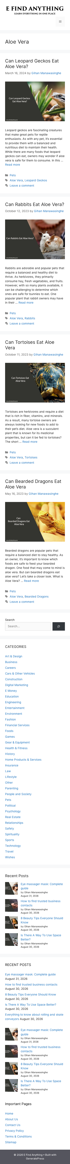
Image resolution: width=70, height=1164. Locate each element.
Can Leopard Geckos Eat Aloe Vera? (32, 63)
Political (10, 805)
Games (10, 736)
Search (10, 620)
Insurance (11, 765)
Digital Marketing (16, 685)
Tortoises (31, 457)
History (10, 754)
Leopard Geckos (36, 180)
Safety (9, 828)
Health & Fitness (16, 748)
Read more (12, 164)
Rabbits (30, 318)
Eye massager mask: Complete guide (30, 974)
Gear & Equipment (17, 742)
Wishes (10, 857)
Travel (9, 851)
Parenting (11, 788)
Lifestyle (11, 777)
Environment (13, 713)
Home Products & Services (23, 759)
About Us (11, 1119)
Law (8, 771)
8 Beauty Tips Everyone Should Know (30, 994)
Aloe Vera (16, 180)
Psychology (13, 811)
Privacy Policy (14, 1130)
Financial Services (17, 725)
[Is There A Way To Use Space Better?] (11, 940)
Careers (10, 667)
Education (12, 696)
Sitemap (10, 1142)
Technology (13, 845)
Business (11, 662)
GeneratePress (35, 1158)
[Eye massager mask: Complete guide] (11, 889)
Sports (9, 840)
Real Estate (13, 817)
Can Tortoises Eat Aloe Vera (29, 344)
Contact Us (12, 1125)
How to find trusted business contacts (31, 984)
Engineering (13, 702)
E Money (11, 690)
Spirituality (12, 834)
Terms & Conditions (18, 1136)
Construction (13, 679)
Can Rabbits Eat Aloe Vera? (34, 204)
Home (9, 1113)
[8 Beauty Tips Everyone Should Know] (11, 923)
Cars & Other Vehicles (20, 673)
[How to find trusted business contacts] (11, 906)
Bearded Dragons (37, 596)
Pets (13, 175)
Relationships (14, 822)
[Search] (58, 626)
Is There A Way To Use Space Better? (30, 1004)
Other (9, 782)
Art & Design (13, 656)
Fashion (10, 719)
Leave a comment (22, 185)
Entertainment (14, 708)
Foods (9, 731)
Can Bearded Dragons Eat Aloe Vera (33, 483)
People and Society (18, 794)
